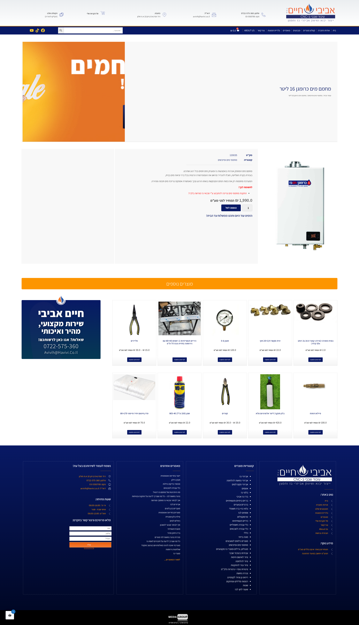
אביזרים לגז (175, 504)
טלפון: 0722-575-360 (250, 13)
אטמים (245, 488)
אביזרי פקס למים (240, 484)
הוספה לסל (231, 207)
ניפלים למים (175, 520)
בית (334, 30)
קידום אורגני (183, 622)
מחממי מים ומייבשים (315, 95)
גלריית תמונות (274, 30)
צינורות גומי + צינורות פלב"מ (234, 569)
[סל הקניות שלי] (103, 13)
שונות (245, 585)
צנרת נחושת (242, 573)
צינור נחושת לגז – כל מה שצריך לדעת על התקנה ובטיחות (156, 496)
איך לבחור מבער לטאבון (170, 524)
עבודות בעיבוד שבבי (238, 553)
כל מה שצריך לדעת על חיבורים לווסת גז (163, 541)
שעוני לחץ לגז (241, 589)
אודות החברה (324, 30)
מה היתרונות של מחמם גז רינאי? (166, 492)
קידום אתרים (173, 622)
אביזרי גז (244, 476)
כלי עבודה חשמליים (239, 524)
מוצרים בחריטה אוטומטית (169, 512)
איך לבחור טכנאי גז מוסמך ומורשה (165, 500)
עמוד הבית (327, 95)
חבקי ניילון (175, 479)
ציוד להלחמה (241, 561)
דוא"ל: (207, 13)
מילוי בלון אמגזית (172, 516)
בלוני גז (244, 492)
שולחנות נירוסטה (173, 549)
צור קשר (261, 30)
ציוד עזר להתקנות (239, 565)
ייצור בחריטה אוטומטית (170, 475)
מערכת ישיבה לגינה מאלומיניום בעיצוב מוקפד (160, 545)
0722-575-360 (61, 346)
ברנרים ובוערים (241, 504)
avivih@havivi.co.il (61, 352)
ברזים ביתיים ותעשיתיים (237, 500)
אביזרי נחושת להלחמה (237, 480)
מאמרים (286, 30)
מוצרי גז (176, 553)
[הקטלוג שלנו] (61, 15)
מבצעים (296, 30)
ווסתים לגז (243, 512)
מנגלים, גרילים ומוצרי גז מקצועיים (232, 549)
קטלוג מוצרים (309, 30)
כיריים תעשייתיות (240, 520)
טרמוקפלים (242, 516)
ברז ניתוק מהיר (173, 533)
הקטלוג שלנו (52, 13)
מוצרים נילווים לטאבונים (237, 541)
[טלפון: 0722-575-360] (263, 15)
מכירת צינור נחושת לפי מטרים (167, 537)
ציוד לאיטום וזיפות (239, 557)
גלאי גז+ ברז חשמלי (238, 508)
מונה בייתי (243, 537)
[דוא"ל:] (214, 15)
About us (249, 30)
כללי (246, 532)
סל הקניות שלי (92, 13)
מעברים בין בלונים (172, 508)
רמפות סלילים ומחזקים (237, 581)
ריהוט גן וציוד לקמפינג (237, 577)
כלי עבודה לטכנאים (239, 528)
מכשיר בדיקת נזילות (171, 483)
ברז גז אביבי (242, 496)
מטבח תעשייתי (174, 528)
